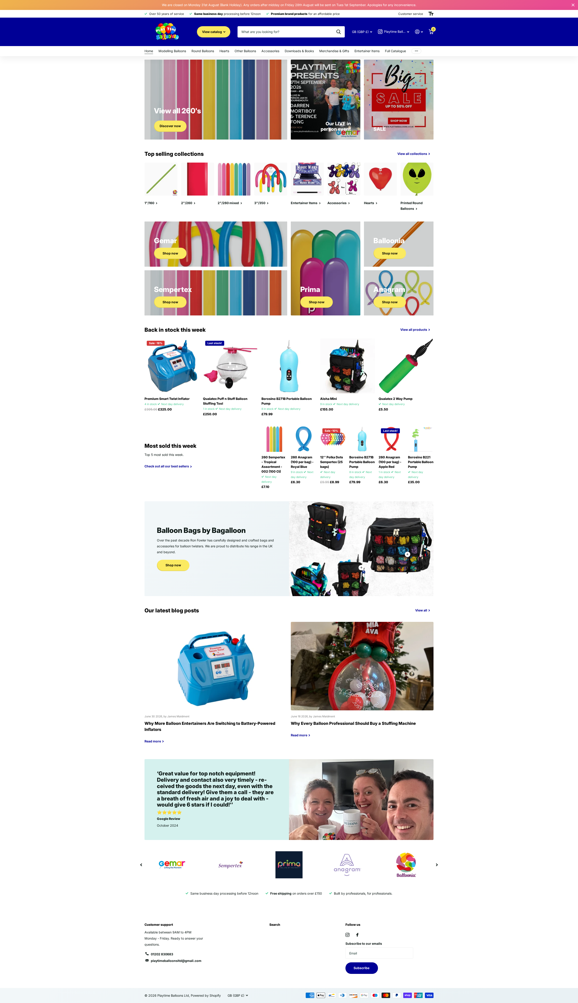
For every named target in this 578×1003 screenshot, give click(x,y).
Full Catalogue (395, 51)
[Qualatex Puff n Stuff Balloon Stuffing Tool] (230, 365)
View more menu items (416, 51)
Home (148, 51)
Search (274, 924)
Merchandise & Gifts (334, 51)
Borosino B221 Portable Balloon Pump (421, 462)
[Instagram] (347, 935)
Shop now (170, 253)
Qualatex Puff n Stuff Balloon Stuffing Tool (225, 401)
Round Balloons (202, 51)
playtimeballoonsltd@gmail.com (176, 961)
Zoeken (338, 31)
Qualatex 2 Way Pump (396, 399)
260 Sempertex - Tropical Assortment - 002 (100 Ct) (273, 464)
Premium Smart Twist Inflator (167, 399)
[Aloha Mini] (347, 365)
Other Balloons (245, 51)
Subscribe (362, 968)
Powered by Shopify (206, 995)
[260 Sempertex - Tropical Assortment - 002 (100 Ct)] (274, 439)
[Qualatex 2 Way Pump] (406, 365)
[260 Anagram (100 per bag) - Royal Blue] (304, 439)
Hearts (224, 51)
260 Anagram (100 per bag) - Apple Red (390, 462)
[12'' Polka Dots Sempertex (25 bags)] (333, 439)
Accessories (270, 51)
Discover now (170, 126)
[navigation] (141, 864)
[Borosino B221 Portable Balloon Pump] (421, 439)
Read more (408, 554)
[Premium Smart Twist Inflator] (171, 365)
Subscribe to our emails (363, 943)
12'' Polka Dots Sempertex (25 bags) (331, 462)
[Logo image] (171, 864)
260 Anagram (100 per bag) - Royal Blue (302, 462)
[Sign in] (419, 32)
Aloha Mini (328, 399)
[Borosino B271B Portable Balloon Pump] (288, 365)
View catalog (212, 32)
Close (573, 5)
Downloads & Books (299, 51)
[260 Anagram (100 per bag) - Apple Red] (391, 439)
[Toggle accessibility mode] (431, 14)
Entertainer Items (367, 51)
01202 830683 (162, 954)
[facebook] (357, 935)
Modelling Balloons (172, 51)
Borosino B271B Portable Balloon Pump (286, 401)
